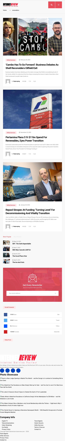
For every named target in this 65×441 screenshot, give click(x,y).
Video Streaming (7, 425)
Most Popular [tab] (7, 237)
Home (5, 10)
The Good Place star (19, 256)
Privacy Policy (6, 429)
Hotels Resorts (38, 423)
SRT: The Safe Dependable (21, 244)
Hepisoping (16, 81)
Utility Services (11, 60)
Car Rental (5, 427)
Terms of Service (39, 427)
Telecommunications (8, 423)
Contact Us (37, 429)
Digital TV (5, 421)
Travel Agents (38, 421)
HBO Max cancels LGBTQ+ (21, 250)
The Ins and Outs (18, 262)
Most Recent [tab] (17, 237)
